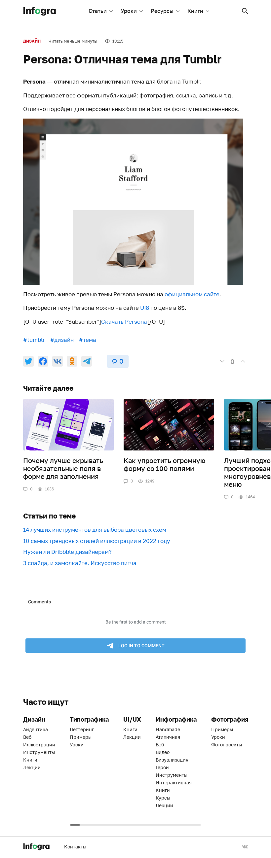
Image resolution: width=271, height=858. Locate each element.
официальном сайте (192, 294)
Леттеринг (82, 729)
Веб (27, 737)
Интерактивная (174, 782)
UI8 (144, 307)
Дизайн (32, 41)
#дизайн (62, 339)
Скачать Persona (124, 321)
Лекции (32, 767)
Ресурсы (162, 11)
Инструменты (39, 752)
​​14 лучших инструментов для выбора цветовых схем (94, 529)
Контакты (75, 846)
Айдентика (35, 729)
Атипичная (168, 737)
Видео (163, 752)
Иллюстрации (39, 744)
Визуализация (172, 760)
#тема (87, 339)
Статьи (98, 11)
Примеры (81, 737)
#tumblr (34, 339)
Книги (195, 11)
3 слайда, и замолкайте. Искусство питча (79, 562)
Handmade (168, 729)
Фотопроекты (226, 744)
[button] (245, 11)
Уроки (129, 11)
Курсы (163, 798)
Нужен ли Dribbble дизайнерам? (67, 551)
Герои (162, 767)
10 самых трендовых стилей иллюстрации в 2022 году (96, 540)
